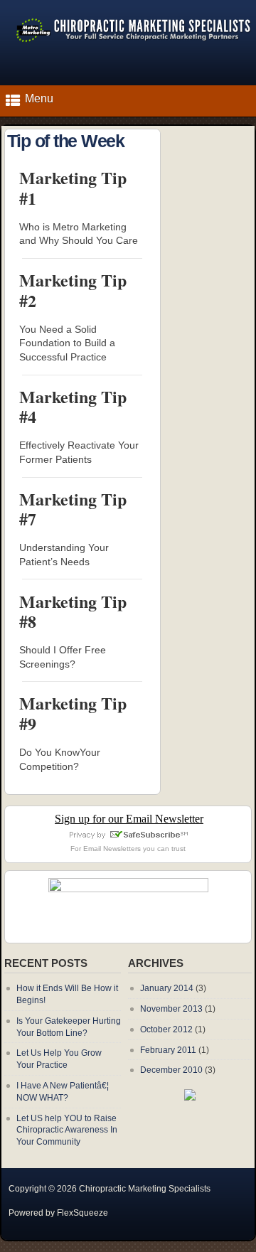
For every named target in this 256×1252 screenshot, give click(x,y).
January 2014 (166, 988)
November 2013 (171, 1009)
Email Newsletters (112, 848)
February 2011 (168, 1050)
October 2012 (166, 1029)
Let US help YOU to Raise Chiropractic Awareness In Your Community (66, 1130)
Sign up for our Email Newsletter (129, 819)
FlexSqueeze (82, 1213)
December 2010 (171, 1070)
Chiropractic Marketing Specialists (144, 1189)
